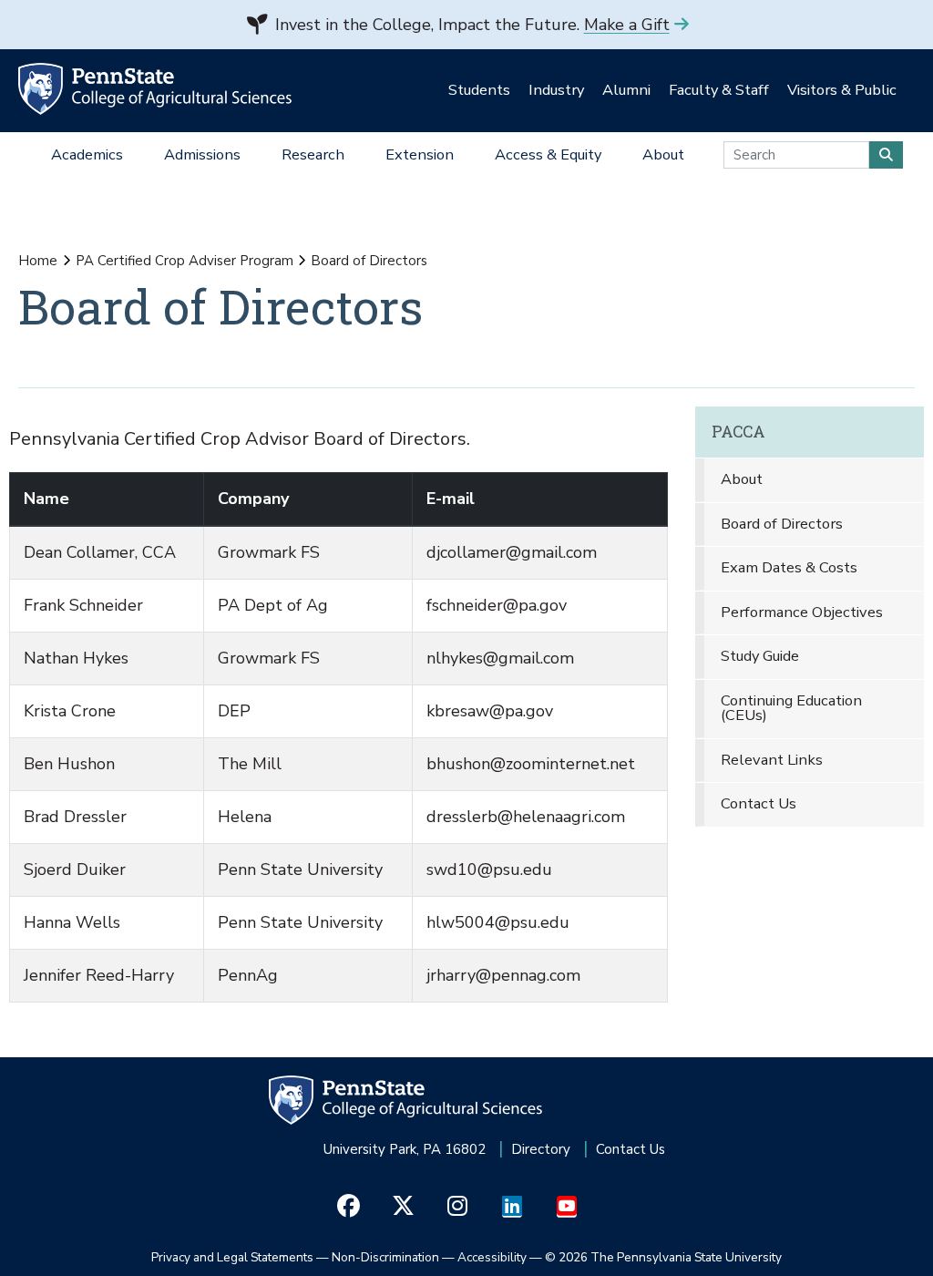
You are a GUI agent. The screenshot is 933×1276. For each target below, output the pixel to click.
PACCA (738, 431)
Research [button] (313, 154)
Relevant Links (772, 759)
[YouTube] (567, 1206)
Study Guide (760, 655)
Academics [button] (87, 154)
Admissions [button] (202, 154)
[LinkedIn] (512, 1206)
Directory (540, 1149)
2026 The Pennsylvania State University (663, 1257)
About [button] (663, 154)
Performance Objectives (802, 612)
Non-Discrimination (385, 1257)
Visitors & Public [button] (842, 89)
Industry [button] (556, 89)
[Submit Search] (886, 155)
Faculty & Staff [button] (719, 89)
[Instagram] (458, 1206)
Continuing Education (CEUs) (791, 708)
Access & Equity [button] (548, 154)
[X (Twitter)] (403, 1206)
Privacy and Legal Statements (232, 1257)
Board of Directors (782, 523)
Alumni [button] (626, 89)
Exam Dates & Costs (789, 567)
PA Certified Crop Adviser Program (184, 261)
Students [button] (479, 89)
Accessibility (492, 1257)
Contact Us (758, 803)
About (742, 478)
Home (37, 261)
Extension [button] (419, 154)
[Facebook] (348, 1206)
